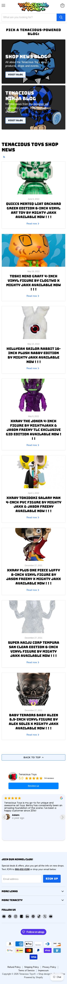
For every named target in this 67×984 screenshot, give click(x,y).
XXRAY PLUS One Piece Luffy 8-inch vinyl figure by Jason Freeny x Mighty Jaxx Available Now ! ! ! (33, 576)
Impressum (43, 970)
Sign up (52, 878)
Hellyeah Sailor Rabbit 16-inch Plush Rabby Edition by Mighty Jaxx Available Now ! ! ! (34, 355)
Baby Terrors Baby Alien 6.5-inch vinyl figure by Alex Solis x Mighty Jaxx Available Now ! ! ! (33, 721)
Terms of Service (26, 970)
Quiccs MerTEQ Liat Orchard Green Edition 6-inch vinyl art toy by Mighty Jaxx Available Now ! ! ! (33, 210)
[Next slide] (62, 817)
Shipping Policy (31, 967)
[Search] (61, 17)
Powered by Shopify (33, 977)
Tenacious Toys (28, 774)
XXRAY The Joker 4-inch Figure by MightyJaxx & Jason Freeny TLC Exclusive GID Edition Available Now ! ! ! (33, 430)
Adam (15, 815)
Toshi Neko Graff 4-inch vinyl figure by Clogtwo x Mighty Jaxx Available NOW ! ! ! (33, 282)
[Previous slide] (4, 817)
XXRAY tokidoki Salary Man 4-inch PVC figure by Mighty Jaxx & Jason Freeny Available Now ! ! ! (33, 504)
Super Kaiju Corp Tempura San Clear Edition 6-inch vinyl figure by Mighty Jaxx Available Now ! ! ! (33, 649)
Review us (33, 786)
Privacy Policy (49, 967)
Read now (32, 223)
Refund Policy (14, 967)
